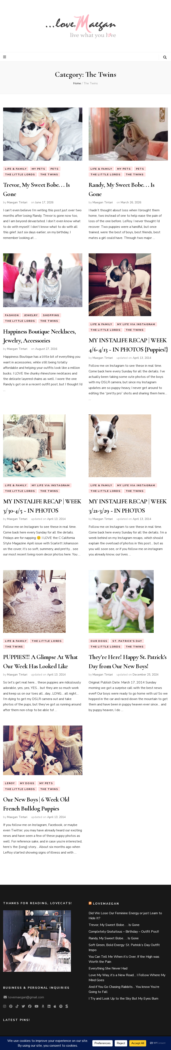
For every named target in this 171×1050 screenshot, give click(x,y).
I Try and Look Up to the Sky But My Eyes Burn (123, 998)
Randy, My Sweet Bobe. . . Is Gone (114, 938)
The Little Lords (20, 174)
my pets (38, 169)
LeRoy (10, 783)
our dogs (99, 641)
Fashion (12, 315)
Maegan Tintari (17, 202)
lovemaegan (106, 904)
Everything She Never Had (108, 968)
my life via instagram (136, 324)
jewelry (31, 315)
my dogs (27, 783)
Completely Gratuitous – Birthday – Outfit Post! (124, 931)
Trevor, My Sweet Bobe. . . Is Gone (114, 925)
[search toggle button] (165, 57)
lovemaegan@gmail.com (26, 997)
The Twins (49, 174)
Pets (54, 169)
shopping (51, 315)
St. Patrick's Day (127, 641)
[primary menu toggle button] (5, 57)
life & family (15, 169)
